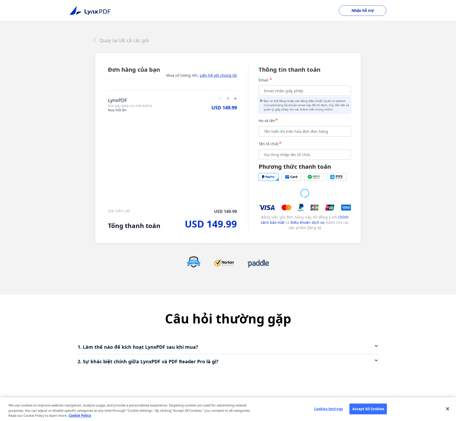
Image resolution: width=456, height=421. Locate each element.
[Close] (447, 408)
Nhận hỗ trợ (363, 10)
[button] (228, 347)
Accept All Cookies (368, 408)
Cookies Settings (328, 408)
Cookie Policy (80, 415)
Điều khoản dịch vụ (308, 222)
